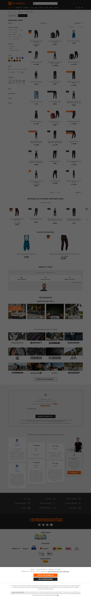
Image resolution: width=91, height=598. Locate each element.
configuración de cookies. (58, 571)
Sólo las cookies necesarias (45, 579)
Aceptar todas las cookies (44, 575)
